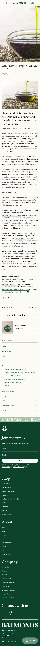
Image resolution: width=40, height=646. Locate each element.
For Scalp (5, 510)
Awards (4, 539)
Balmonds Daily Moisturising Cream (15, 241)
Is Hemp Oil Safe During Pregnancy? (15, 369)
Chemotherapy (6, 351)
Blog (3, 531)
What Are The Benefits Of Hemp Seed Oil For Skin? (19, 373)
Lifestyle (4, 396)
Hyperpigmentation (8, 391)
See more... (7, 386)
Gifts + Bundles (7, 514)
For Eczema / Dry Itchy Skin (11, 499)
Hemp (3, 366)
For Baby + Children (8, 491)
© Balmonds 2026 (7, 642)
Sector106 (11, 630)
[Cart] (37, 3)
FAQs (3, 550)
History (4, 527)
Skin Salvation (20, 238)
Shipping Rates (7, 578)
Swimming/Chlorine (8, 405)
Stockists (5, 575)
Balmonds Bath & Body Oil (11, 215)
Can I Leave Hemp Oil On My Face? (14, 379)
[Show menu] (3, 3)
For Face (4, 503)
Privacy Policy (6, 467)
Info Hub (4, 346)
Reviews (4, 546)
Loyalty (4, 535)
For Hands (5, 506)
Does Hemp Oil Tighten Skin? (12, 382)
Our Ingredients (7, 542)
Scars (3, 401)
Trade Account (6, 586)
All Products (6, 483)
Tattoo (4, 410)
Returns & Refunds (8, 582)
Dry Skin (4, 356)
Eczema (4, 361)
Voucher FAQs (6, 554)
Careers (4, 571)
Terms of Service (18, 467)
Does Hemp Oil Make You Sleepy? (14, 376)
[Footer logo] (4, 428)
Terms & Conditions (8, 598)
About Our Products (8, 590)
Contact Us (5, 567)
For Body (5, 495)
